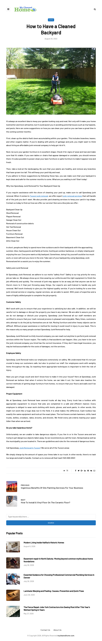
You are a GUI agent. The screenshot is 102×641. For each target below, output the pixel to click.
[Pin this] (88, 470)
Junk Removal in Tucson (29, 448)
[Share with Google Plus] (81, 470)
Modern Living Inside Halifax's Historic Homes (44, 542)
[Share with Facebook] (75, 470)
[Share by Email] (94, 470)
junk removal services (72, 196)
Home (51, 20)
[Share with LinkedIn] (84, 470)
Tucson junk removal (39, 196)
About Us (57, 630)
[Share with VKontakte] (91, 470)
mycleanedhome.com (65, 636)
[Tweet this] (78, 470)
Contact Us (45, 630)
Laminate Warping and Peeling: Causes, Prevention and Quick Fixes (54, 591)
